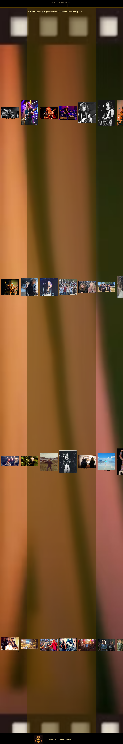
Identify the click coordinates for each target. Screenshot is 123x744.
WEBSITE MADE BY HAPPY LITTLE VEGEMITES (60, 739)
